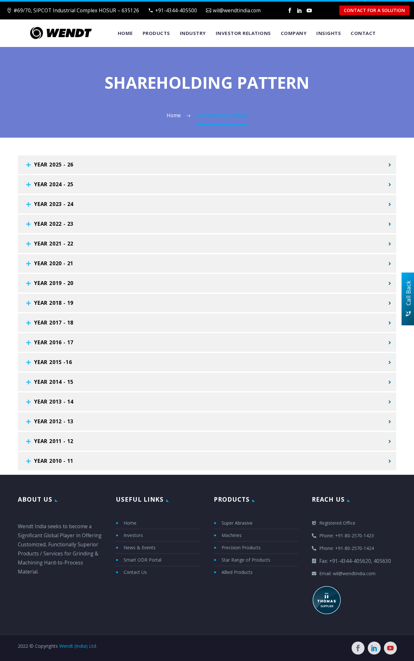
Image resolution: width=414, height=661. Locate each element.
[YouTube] (309, 10)
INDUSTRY (193, 33)
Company (294, 33)
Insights (328, 33)
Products (156, 33)
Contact (363, 33)
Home (125, 33)
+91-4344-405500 (176, 10)
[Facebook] (290, 10)
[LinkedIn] (299, 10)
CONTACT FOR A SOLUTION (374, 10)
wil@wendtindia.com (237, 10)
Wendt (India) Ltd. (78, 646)
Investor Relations (243, 33)
